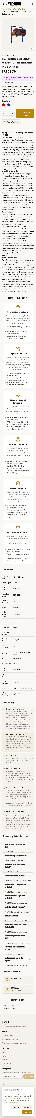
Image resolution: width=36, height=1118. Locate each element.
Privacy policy (13, 1102)
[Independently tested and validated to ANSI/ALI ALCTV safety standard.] (6, 1007)
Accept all (27, 1112)
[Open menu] (32, 4)
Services (4, 1056)
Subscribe (29, 1076)
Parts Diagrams (6, 1063)
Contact (4, 1060)
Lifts (14, 9)
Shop (9, 9)
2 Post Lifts (21, 9)
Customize (27, 1107)
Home (4, 9)
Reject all (16, 1107)
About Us (5, 1052)
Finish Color (6, 101)
